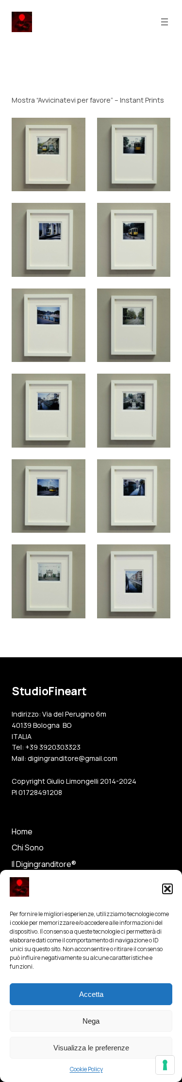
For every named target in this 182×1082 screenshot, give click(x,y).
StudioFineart (49, 691)
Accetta (91, 994)
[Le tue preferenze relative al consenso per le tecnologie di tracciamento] (165, 1065)
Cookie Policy (86, 1069)
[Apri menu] (164, 22)
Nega (91, 1021)
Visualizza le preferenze (91, 1048)
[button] (167, 889)
